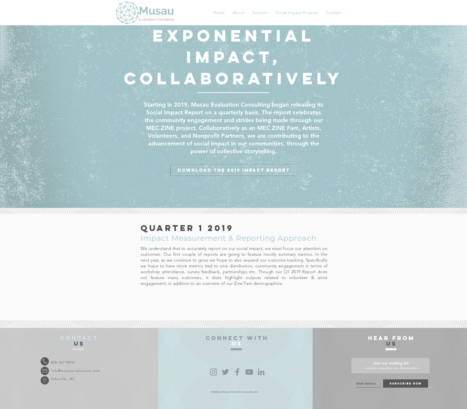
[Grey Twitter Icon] (225, 372)
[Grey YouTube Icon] (249, 372)
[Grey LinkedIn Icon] (261, 372)
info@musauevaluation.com (75, 370)
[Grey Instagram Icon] (213, 372)
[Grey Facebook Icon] (237, 372)
